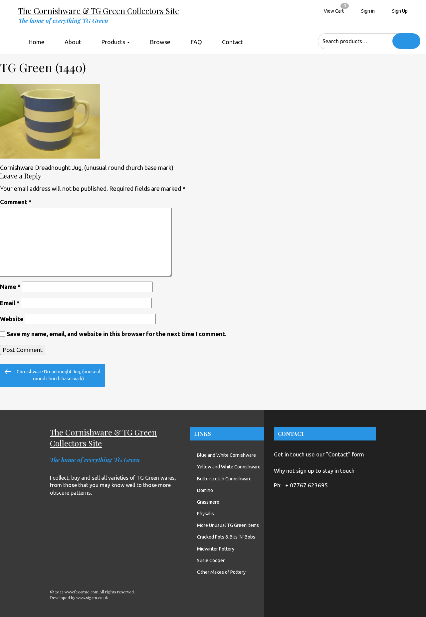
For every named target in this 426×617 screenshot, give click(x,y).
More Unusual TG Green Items (228, 525)
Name (10, 286)
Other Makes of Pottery (221, 572)
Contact (232, 42)
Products (113, 42)
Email (10, 303)
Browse (160, 42)
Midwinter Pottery (215, 549)
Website (12, 318)
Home (36, 42)
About (73, 42)
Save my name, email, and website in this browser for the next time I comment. (116, 333)
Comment (16, 201)
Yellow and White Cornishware (229, 466)
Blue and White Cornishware (226, 455)
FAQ (196, 42)
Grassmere (208, 502)
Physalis (205, 513)
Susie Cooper (211, 560)
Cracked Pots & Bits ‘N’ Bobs (226, 537)
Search (406, 41)
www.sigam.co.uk (92, 597)
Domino (205, 490)
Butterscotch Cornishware (224, 478)
